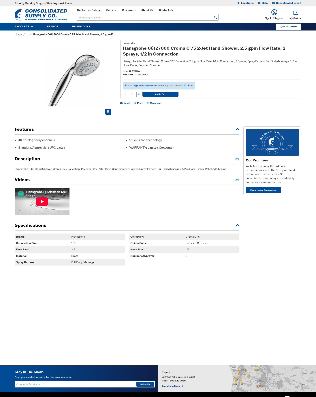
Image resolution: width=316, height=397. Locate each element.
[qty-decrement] (125, 94)
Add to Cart (160, 94)
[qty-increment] (138, 94)
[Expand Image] (108, 112)
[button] (274, 14)
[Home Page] (41, 14)
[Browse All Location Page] (237, 378)
